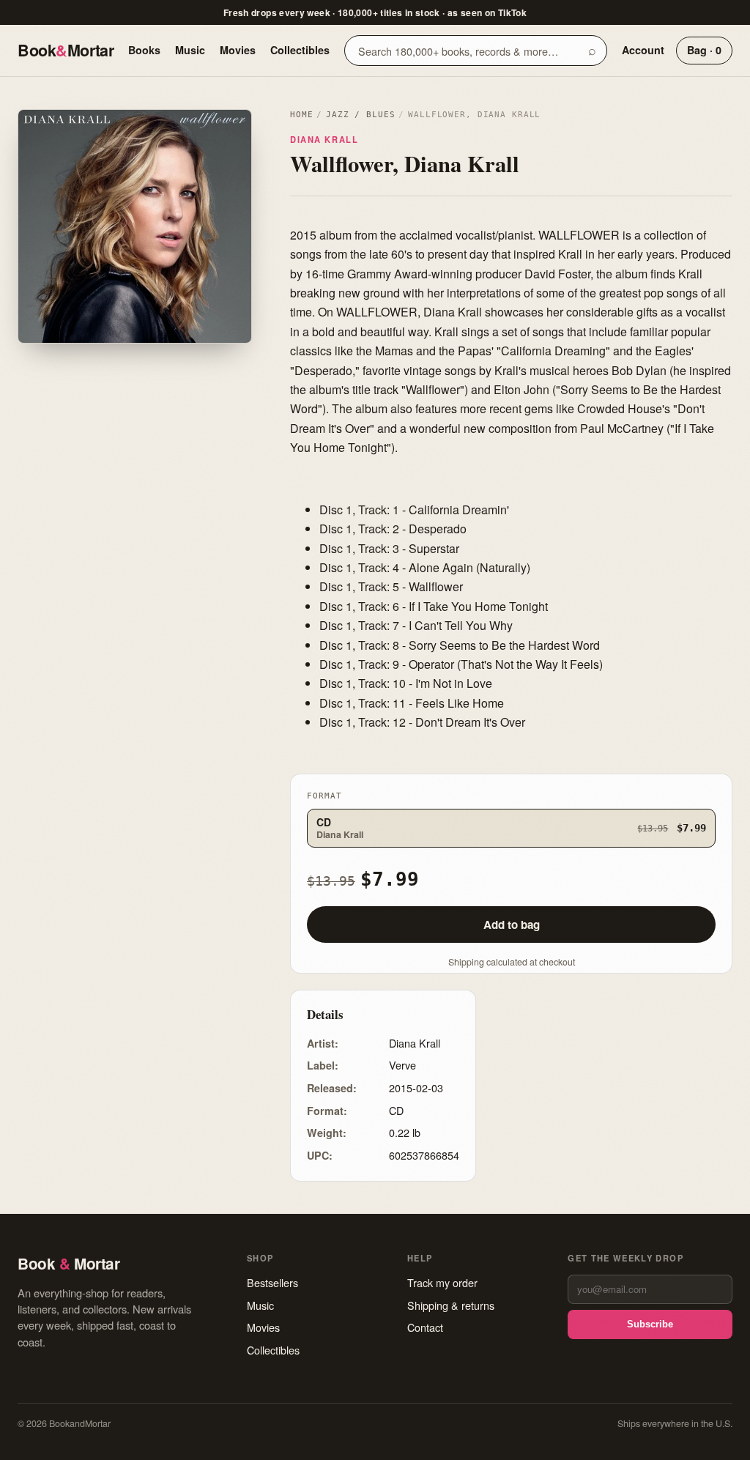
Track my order (442, 1282)
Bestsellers (272, 1282)
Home (301, 114)
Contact (425, 1327)
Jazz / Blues (360, 114)
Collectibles (300, 49)
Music (190, 49)
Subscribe (650, 1324)
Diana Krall (324, 139)
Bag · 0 (704, 49)
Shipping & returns (450, 1305)
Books (144, 49)
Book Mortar (66, 50)
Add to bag (511, 924)
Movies (238, 49)
